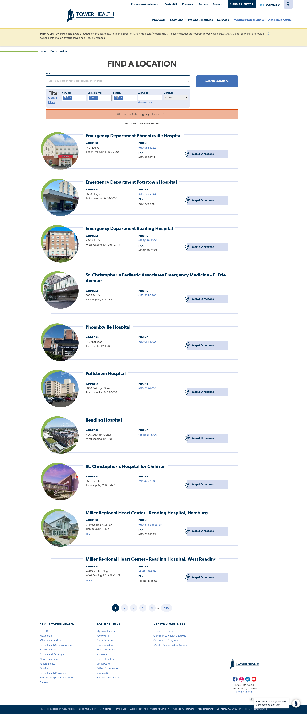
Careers (203, 4)
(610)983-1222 (147, 147)
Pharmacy (187, 4)
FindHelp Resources (108, 677)
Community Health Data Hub (170, 635)
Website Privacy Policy (159, 709)
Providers (158, 20)
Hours (89, 534)
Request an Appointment (145, 4)
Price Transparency (205, 709)
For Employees (48, 649)
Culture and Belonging (52, 654)
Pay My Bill (171, 4)
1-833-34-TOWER (241, 4)
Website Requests (138, 709)
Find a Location (105, 645)
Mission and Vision (50, 640)
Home (43, 51)
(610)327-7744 (147, 194)
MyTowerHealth (270, 4)
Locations (176, 20)
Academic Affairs (280, 20)
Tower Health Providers (53, 673)
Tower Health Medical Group (56, 645)
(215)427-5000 (147, 481)
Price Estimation (106, 659)
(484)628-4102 (147, 571)
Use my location (145, 102)
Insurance (102, 654)
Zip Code (143, 93)
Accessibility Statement (183, 709)
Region (117, 93)
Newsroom (46, 635)
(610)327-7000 (147, 388)
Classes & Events (163, 631)
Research (218, 4)
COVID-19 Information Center (170, 645)
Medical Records (106, 649)
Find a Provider (105, 640)
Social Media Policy (87, 709)
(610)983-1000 (147, 342)
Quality (44, 668)
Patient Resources (200, 20)
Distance (168, 93)
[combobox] (74, 98)
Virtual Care (103, 663)
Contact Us (103, 673)
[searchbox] (74, 98)
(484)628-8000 (147, 240)
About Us (45, 631)
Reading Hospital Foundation (56, 677)
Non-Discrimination (51, 659)
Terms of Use (120, 709)
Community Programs (166, 640)
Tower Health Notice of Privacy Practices (57, 709)
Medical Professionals (249, 20)
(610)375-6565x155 (150, 524)
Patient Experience (107, 668)
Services (223, 20)
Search (49, 74)
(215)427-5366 (147, 295)
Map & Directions (203, 154)
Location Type (95, 93)
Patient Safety (47, 663)
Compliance (105, 709)
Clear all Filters (52, 100)
